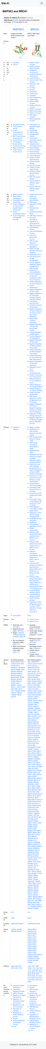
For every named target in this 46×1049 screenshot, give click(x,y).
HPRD (14, 22)
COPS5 (13, 664)
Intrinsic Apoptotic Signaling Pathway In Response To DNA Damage (35, 265)
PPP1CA (36, 815)
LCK (38, 772)
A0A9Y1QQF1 (32, 943)
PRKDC (36, 821)
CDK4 (29, 695)
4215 (12, 912)
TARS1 (39, 862)
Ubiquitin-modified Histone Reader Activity (35, 173)
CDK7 (33, 695)
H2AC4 (30, 751)
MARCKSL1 (31, 784)
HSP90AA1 (14, 668)
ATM (29, 673)
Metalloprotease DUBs (34, 451)
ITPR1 (33, 765)
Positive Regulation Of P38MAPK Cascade (19, 218)
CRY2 (35, 704)
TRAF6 (19, 687)
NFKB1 (30, 796)
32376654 (16, 627)
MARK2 (13, 677)
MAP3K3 (18, 29)
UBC (37, 885)
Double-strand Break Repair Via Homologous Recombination (36, 197)
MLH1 (29, 788)
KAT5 (36, 769)
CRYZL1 (30, 706)
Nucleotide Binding (18, 124)
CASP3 (30, 685)
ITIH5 (29, 765)
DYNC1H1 (36, 724)
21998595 (16, 635)
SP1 (37, 854)
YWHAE (23, 691)
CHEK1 (36, 697)
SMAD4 (30, 848)
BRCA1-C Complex (35, 113)
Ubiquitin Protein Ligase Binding (35, 158)
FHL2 (35, 741)
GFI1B (30, 745)
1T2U (40, 968)
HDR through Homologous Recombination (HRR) (34, 446)
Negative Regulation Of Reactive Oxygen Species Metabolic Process (36, 420)
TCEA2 (35, 864)
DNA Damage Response (34, 242)
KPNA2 (39, 770)
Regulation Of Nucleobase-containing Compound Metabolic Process (35, 1001)
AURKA (37, 675)
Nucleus (32, 90)
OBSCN (30, 802)
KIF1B (35, 770)
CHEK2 (30, 699)
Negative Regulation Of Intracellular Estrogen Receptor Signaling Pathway (36, 296)
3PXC (37, 974)
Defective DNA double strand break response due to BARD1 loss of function (36, 546)
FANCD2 (35, 739)
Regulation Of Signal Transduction (19, 996)
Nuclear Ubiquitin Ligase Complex (35, 67)
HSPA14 (30, 761)
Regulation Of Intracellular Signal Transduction (18, 1001)
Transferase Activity (19, 146)
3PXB (33, 974)
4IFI (37, 976)
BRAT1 (30, 681)
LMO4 (29, 776)
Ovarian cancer (34, 619)
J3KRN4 (13, 929)
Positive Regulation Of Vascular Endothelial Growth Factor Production (36, 277)
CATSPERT (36, 685)
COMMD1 (36, 702)
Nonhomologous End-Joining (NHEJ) (36, 484)
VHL (36, 901)
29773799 (33, 642)
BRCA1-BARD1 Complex (34, 102)
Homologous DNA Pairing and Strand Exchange (35, 489)
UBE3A (40, 897)
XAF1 (38, 903)
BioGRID (16, 20)
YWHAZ (19, 695)
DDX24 (30, 718)
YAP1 (12, 691)
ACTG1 (35, 664)
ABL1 (29, 662)
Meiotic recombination (34, 529)
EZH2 (37, 736)
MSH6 (34, 790)
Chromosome (34, 93)
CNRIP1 (30, 701)
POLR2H (30, 811)
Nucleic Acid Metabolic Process (35, 994)
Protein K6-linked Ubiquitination (35, 393)
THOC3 (30, 868)
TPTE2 (40, 873)
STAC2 (35, 858)
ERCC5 (30, 734)
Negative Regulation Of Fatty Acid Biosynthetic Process (36, 327)
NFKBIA (19, 679)
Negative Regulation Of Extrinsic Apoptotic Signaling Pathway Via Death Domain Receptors (36, 408)
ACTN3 (40, 664)
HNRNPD (30, 759)
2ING (36, 970)
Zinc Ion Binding (35, 150)
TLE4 (34, 868)
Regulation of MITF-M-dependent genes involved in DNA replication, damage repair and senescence (36, 607)
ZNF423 (30, 908)
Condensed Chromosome (34, 71)
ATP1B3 (39, 673)
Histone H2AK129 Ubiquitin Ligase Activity (35, 189)
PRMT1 (30, 823)
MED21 (34, 786)
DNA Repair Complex (33, 116)
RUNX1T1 (31, 842)
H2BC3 (38, 751)
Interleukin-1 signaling (16, 428)
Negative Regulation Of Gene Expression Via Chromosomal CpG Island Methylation (36, 313)
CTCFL (39, 710)
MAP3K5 (13, 675)
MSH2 (39, 788)
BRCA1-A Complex (35, 109)
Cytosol (15, 64)
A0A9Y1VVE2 (32, 955)
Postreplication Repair (34, 209)
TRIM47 (30, 877)
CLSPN (35, 699)
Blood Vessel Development (17, 197)
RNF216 (34, 836)
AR (38, 669)
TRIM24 (30, 875)
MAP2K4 (19, 671)
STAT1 (40, 858)
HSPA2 (13, 669)
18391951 (21, 633)
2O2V (20, 966)
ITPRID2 (38, 765)
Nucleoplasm (34, 92)
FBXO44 (30, 741)
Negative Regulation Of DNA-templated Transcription (36, 346)
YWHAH (19, 693)
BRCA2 (34, 681)
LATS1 (23, 669)
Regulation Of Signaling (17, 1010)
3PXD (29, 976)
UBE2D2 (36, 887)
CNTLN (35, 701)
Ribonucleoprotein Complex (35, 120)
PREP (36, 819)
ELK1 (33, 730)
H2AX (34, 751)
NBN (37, 792)
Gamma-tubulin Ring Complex (36, 81)
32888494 (37, 648)
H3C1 (29, 753)
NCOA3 (35, 794)
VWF (12, 689)
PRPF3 (35, 823)
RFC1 (29, 836)
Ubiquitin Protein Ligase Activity (35, 168)
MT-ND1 (38, 790)
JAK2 (33, 767)
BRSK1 (34, 683)
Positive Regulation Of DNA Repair (36, 333)
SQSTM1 (36, 856)
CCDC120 (31, 689)
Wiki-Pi (5, 3)
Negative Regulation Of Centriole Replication (36, 363)
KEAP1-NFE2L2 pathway (35, 599)
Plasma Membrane (35, 97)
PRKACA (19, 681)
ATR (29, 675)
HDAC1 (33, 753)
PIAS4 (34, 805)
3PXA (29, 974)
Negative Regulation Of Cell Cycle (36, 341)
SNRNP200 (31, 852)
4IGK (40, 976)
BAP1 (29, 679)
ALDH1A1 (35, 666)
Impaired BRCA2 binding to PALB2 (35, 595)
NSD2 (29, 800)
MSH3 (29, 790)
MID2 (38, 786)
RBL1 (39, 833)
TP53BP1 (34, 873)
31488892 (39, 635)
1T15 (33, 968)
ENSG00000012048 (34, 924)
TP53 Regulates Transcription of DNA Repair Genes (36, 509)
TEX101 (36, 866)
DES (33, 718)
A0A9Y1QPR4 (32, 933)
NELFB (40, 794)
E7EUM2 (36, 958)
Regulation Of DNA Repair (35, 205)
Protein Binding (17, 140)
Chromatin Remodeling (33, 219)
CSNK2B (37, 708)
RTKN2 (30, 840)
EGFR (18, 664)
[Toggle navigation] (42, 3)
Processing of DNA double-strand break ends (36, 495)
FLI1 (38, 741)
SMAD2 (34, 846)
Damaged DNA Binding (34, 135)
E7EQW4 (30, 958)
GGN (33, 745)
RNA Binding (33, 142)
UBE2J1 (30, 893)
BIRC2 (13, 662)
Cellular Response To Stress (35, 1012)
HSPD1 (30, 763)
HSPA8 (35, 761)
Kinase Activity (17, 144)
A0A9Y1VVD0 (32, 953)
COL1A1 (30, 702)
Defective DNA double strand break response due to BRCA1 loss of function (36, 536)
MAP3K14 (37, 780)
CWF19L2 (31, 714)
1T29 (37, 968)
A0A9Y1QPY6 (32, 937)
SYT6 (34, 862)
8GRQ (29, 982)
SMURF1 (14, 685)
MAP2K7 (19, 673)
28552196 (22, 637)
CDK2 (39, 693)
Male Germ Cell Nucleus (34, 85)
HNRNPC (36, 757)
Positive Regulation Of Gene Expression (36, 283)
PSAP (40, 823)
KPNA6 (30, 772)
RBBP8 (35, 833)
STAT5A (34, 860)
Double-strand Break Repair (36, 213)
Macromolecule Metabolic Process (35, 1021)
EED (29, 728)
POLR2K (36, 811)
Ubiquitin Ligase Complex (34, 63)
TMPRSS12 (31, 870)
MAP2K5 (13, 673)
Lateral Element (34, 78)
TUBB (29, 883)
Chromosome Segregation (34, 246)
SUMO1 (30, 862)
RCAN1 (13, 683)
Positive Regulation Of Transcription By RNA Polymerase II (36, 357)
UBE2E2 (30, 891)
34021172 (16, 644)
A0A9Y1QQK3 (32, 947)
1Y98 (33, 970)
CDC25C (30, 693)
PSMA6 (30, 825)
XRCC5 (38, 904)
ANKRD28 (31, 668)
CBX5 (39, 687)
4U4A (37, 978)
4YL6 (20, 968)
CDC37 (22, 662)
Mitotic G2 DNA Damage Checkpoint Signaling (36, 251)
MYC (29, 792)
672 (29, 912)
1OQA (29, 968)
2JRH (16, 966)
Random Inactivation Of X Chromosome (36, 376)
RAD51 (35, 829)
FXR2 (33, 743)
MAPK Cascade (18, 194)
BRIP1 (30, 683)
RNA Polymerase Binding (35, 178)
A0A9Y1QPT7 (32, 935)
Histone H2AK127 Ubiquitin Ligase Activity (35, 183)
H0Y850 (30, 960)
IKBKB (18, 669)
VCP (33, 901)
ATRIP (33, 675)
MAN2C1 (39, 778)
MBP (17, 677)
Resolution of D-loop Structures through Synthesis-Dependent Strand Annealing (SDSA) (36, 458)
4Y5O (17, 968)
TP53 (29, 873)
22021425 (22, 635)
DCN (39, 716)
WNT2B (30, 903)
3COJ (40, 970)
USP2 (29, 901)
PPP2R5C (31, 819)
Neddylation (33, 522)
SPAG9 (19, 685)
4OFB (33, 978)
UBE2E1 (36, 889)
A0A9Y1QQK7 (32, 949)
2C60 (12, 966)
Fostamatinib (17, 615)
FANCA (30, 739)
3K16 (40, 972)
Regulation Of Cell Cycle (35, 368)
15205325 (29, 18)
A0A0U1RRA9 (32, 929)
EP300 (38, 732)
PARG (35, 802)
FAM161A (31, 737)
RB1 (35, 831)
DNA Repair (33, 202)
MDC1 (37, 784)
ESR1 (39, 734)
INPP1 (38, 763)
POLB (29, 809)
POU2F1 (30, 815)
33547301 (37, 629)
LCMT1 (30, 774)
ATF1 (38, 671)
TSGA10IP (31, 881)
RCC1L (33, 835)
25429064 (16, 637)
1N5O (37, 966)
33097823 (21, 631)
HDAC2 (38, 753)
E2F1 (35, 726)
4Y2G (29, 980)
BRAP (39, 679)
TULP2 (39, 883)
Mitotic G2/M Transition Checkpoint (34, 320)
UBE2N (35, 895)
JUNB (40, 767)
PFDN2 (13, 681)
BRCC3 (39, 681)
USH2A (39, 899)
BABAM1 (36, 677)
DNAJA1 (34, 720)
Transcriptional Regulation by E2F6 (36, 525)
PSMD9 (30, 827)
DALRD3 (36, 714)
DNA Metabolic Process (34, 1008)
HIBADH (39, 755)
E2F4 (39, 726)
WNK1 (16, 689)
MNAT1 (34, 788)
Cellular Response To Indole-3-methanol (36, 389)
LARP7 (35, 772)
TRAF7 (23, 687)
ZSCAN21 (36, 908)
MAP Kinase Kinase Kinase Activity (19, 137)
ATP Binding (17, 142)
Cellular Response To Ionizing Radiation (36, 386)
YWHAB (17, 691)
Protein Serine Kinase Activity (17, 151)
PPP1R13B (37, 817)
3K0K (33, 972)
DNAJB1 (36, 722)
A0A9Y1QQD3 (32, 941)
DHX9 (29, 720)
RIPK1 (18, 683)
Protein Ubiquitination (34, 286)
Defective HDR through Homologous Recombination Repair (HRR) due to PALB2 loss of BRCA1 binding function (36, 569)
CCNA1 (36, 689)
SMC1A (37, 850)
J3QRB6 (19, 929)
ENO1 (33, 732)
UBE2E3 (36, 891)
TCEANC (30, 866)
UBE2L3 (30, 895)
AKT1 (29, 666)
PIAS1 (30, 805)
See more (13, 1026)
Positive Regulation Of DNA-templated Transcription (36, 352)
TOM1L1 (13, 687)
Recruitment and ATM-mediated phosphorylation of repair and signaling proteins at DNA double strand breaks (36, 469)
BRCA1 (35, 29)
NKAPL (39, 796)
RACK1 (30, 829)
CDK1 (35, 693)
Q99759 (19, 931)
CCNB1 (35, 691)
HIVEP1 (30, 757)
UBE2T (30, 897)
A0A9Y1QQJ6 (32, 945)
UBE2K (35, 893)
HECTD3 (30, 755)
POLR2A (34, 809)
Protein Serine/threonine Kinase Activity (18, 132)
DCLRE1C (35, 716)
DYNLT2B (31, 726)
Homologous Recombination (34, 302)
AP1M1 (30, 669)
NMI (29, 798)
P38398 (30, 962)
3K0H (29, 972)
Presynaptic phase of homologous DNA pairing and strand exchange (36, 502)
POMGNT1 (36, 813)
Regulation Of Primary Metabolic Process (35, 1026)
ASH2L (34, 671)
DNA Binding (33, 132)
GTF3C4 (38, 747)
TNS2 (37, 870)
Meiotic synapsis (35, 427)
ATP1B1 (33, 673)
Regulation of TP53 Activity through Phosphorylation (35, 515)
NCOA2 (30, 794)
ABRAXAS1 (35, 662)
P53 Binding (33, 130)
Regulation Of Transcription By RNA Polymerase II (36, 223)
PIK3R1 (39, 805)
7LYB (40, 980)
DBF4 (29, 716)
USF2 (34, 899)
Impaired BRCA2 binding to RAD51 (35, 591)
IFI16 (34, 763)
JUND (29, 769)
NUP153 (39, 800)
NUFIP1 (34, 800)
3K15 (37, 972)
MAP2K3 (13, 671)
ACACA (30, 664)
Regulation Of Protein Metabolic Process (18, 1014)
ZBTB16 (13, 697)
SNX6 (29, 854)
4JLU (29, 978)
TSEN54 (35, 879)
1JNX (33, 966)
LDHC (34, 774)
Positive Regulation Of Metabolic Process (19, 1022)
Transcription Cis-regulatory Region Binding (35, 126)
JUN (36, 767)
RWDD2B (37, 842)
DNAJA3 (30, 722)
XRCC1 (33, 904)
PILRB (30, 807)
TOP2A (34, 871)
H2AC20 (36, 749)
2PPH (13, 968)
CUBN (35, 712)
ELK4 (37, 730)
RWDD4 (30, 844)
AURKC (30, 677)
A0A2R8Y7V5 (32, 931)
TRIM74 (35, 877)
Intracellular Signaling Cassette (18, 990)
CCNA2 (30, 691)
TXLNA (30, 885)
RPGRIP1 (31, 838)
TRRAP (30, 879)
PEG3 (39, 802)
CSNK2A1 (31, 708)
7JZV (36, 980)
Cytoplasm (16, 62)
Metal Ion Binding (18, 148)
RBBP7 (30, 833)
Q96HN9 (13, 931)
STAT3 (30, 860)
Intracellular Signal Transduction (18, 201)
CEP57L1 (30, 697)
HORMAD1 (37, 759)
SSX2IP (30, 858)
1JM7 (29, 966)
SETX (39, 844)
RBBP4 (39, 831)
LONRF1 (34, 776)
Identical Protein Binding (35, 162)
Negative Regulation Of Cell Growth (36, 290)
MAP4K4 (36, 782)
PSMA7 (35, 825)
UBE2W (35, 897)
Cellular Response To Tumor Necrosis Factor (35, 381)
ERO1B (35, 734)
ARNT (29, 671)
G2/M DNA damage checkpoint (36, 519)
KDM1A (30, 770)
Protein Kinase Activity (17, 127)
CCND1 (40, 691)
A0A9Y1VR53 (32, 951)
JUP (33, 769)
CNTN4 (40, 701)
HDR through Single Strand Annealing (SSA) (36, 439)
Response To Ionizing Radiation (35, 271)
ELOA (29, 732)
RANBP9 (30, 831)
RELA (38, 835)
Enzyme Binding (35, 155)
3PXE (33, 976)
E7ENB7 (35, 956)
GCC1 (37, 743)
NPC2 (32, 798)
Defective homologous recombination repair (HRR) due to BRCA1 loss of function (36, 556)
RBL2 (29, 835)
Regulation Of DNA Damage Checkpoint (36, 415)
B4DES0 (39, 955)
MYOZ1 (33, 792)
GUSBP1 (30, 749)
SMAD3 (39, 846)
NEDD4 (22, 677)
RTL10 (35, 840)
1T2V (29, 970)
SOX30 (34, 854)
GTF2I (18, 666)
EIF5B (30, 730)
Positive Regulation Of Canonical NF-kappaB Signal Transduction (19, 207)
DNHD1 (30, 724)
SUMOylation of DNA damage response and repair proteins (36, 432)
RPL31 (36, 838)
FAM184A (37, 737)
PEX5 (29, 803)
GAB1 (22, 664)
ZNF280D (34, 906)
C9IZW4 (30, 956)
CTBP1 (34, 710)
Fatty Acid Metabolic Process (36, 232)
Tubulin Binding (34, 152)
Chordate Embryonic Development (36, 306)
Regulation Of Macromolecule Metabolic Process (35, 1016)
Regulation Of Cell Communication (18, 1006)
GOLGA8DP (31, 747)
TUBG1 (34, 883)
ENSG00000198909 (17, 924)
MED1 (29, 786)
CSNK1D (36, 706)
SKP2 (29, 846)
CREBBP (30, 704)
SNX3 (37, 852)
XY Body (32, 88)
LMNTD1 (39, 774)
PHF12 (37, 803)
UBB (34, 885)
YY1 (29, 906)
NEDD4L (13, 679)
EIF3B (33, 728)
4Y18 (40, 978)
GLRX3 (13, 666)
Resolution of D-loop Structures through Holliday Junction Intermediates (36, 479)
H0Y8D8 (35, 960)
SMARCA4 (31, 850)
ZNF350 (39, 906)
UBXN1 (30, 899)
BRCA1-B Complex (35, 111)
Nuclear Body (34, 99)
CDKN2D (38, 695)
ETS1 (29, 736)
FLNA (29, 743)
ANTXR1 (37, 668)
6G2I (33, 980)
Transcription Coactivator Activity (36, 139)
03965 (13, 918)
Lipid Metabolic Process (34, 228)
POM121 (30, 813)
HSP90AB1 (21, 668)
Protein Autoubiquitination (35, 372)
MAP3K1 (30, 780)
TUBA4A (37, 881)
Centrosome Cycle (35, 254)
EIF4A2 (37, 728)
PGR (33, 803)
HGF (34, 755)
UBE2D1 (30, 887)
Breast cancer (34, 621)
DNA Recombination (36, 216)
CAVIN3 (30, 687)
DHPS (37, 718)
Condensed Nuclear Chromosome (36, 75)
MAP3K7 (19, 675)
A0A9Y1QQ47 (32, 939)
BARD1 (34, 679)
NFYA (34, 796)
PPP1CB (30, 817)
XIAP (20, 689)
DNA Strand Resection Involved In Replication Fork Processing (35, 399)
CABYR (39, 683)
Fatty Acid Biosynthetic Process (33, 237)
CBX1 (35, 687)
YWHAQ (13, 695)
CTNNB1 (30, 712)
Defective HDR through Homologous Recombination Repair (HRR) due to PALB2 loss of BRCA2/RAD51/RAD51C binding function (36, 582)
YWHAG (13, 693)
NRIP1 (37, 798)
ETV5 (33, 736)
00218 (29, 918)
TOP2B (38, 871)
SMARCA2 (36, 848)
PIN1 (33, 807)
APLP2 (35, 669)
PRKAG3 (30, 821)
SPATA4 (30, 856)
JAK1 (29, 767)
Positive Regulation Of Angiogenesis (36, 337)
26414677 (38, 640)
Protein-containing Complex (35, 106)
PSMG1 (35, 827)
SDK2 (35, 844)
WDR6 (40, 901)
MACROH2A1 (32, 778)
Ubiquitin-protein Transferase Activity (36, 145)
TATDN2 (30, 864)
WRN (34, 903)
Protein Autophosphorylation (19, 213)
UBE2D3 (30, 889)
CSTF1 (30, 710)
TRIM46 (35, 875)
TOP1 (29, 871)
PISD (37, 807)
